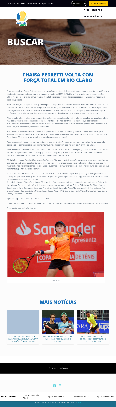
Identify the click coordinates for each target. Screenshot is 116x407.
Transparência (93, 16)
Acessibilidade (93, 10)
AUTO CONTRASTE (98, 3)
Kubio (79, 402)
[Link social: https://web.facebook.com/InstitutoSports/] (55, 385)
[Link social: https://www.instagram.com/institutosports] (60, 385)
